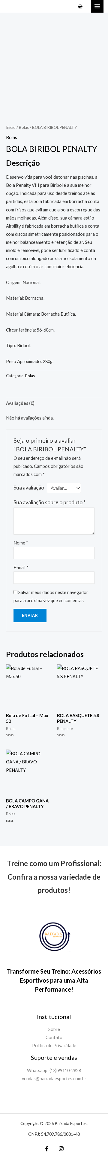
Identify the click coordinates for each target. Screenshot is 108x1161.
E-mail (21, 567)
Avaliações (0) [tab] (20, 403)
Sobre (54, 1029)
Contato (54, 1037)
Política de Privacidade (54, 1045)
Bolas (24, 127)
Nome (21, 542)
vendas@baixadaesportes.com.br (54, 1078)
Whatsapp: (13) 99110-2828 (54, 1070)
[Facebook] (47, 1148)
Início (11, 127)
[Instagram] (61, 1148)
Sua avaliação (29, 487)
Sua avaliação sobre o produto (50, 502)
